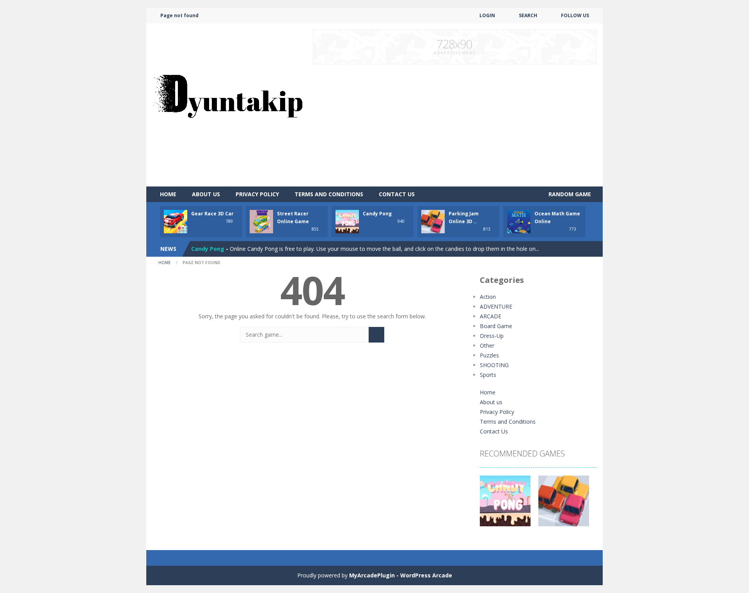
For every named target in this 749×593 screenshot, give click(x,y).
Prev (490, 505)
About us (206, 194)
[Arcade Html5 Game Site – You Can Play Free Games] (228, 104)
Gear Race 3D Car (212, 213)
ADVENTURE (496, 306)
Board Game (496, 326)
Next (586, 505)
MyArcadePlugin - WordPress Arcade (400, 575)
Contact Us (397, 194)
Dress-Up (492, 335)
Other (487, 345)
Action (488, 296)
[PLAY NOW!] (175, 221)
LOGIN (487, 15)
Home (168, 194)
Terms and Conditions (329, 194)
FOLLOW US (575, 15)
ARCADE (490, 316)
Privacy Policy (257, 194)
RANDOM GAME (569, 194)
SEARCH (528, 15)
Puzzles (489, 355)
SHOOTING (494, 365)
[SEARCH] (376, 335)
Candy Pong (377, 213)
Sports (488, 374)
